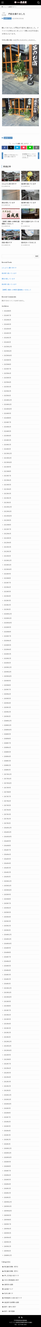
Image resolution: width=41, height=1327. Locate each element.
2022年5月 (7, 538)
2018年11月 (7, 725)
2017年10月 (7, 783)
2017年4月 (7, 810)
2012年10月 (7, 1050)
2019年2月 (7, 712)
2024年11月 (7, 404)
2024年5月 (7, 431)
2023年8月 (7, 471)
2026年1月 (7, 342)
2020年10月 (8, 623)
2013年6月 (7, 1015)
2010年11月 (7, 1153)
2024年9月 (7, 413)
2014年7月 (7, 957)
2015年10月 (7, 890)
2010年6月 (7, 1175)
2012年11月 (7, 1046)
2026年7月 (7, 315)
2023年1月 (7, 502)
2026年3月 (7, 333)
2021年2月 (7, 605)
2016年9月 (7, 841)
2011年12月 (7, 1095)
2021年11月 (7, 565)
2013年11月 (7, 992)
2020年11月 (7, 618)
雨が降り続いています (9, 273)
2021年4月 (7, 596)
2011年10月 (7, 1104)
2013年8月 (7, 1006)
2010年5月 (7, 1179)
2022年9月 (7, 520)
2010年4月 (7, 1184)
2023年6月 (7, 480)
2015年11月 (7, 885)
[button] (5, 147)
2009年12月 (8, 1202)
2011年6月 (7, 1122)
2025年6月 (7, 373)
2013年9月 (7, 1001)
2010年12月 (7, 1148)
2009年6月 (7, 1229)
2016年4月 (7, 863)
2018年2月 (7, 765)
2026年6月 (7, 320)
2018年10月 (7, 730)
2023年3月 (7, 493)
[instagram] (19, 1317)
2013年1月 (7, 1037)
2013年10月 (7, 997)
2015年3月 (7, 921)
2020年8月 (7, 632)
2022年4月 (7, 542)
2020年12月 (8, 614)
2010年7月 (7, 1171)
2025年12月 (8, 346)
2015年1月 (7, 930)
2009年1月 (7, 1251)
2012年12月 (7, 1041)
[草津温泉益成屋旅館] (20, 2)
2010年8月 (7, 1166)
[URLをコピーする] (36, 147)
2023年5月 (7, 485)
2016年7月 (7, 850)
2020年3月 (7, 654)
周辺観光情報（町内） (11, 1267)
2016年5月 (7, 859)
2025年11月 (7, 351)
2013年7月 (7, 1010)
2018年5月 (7, 752)
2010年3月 (7, 1188)
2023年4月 (7, 489)
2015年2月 (7, 926)
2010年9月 (7, 1162)
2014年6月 (7, 961)
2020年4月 (7, 649)
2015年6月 (7, 908)
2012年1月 (7, 1090)
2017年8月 (7, 792)
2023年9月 (7, 467)
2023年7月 (7, 476)
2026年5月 (7, 324)
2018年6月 (7, 747)
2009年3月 (7, 1242)
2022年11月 (7, 511)
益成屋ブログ (7, 18)
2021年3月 (7, 600)
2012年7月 (7, 1064)
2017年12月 (7, 774)
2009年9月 (7, 1215)
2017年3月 (7, 814)
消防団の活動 (8, 1284)
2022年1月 (7, 556)
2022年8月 (7, 525)
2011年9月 (7, 1108)
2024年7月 (7, 422)
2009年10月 (8, 1211)
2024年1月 (7, 449)
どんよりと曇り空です (9, 268)
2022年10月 (8, 516)
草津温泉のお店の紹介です (13, 1298)
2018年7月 (7, 743)
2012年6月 (7, 1068)
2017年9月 (7, 787)
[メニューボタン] (2, 2)
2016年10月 (7, 836)
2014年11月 (7, 939)
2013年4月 (7, 1024)
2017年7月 (7, 796)
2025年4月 (7, 382)
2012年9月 (7, 1055)
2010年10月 (7, 1157)
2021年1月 (7, 609)
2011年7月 (7, 1117)
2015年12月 (7, 881)
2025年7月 (7, 369)
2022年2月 (7, 551)
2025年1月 (7, 395)
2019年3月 (7, 707)
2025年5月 (7, 378)
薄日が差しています (8, 279)
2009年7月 (7, 1224)
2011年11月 (7, 1099)
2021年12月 (7, 560)
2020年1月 (7, 663)
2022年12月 (8, 507)
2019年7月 (7, 689)
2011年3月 (7, 1135)
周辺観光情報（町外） (11, 1271)
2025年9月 (7, 360)
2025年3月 (7, 387)
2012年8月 (7, 1059)
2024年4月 (7, 435)
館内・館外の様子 (10, 1307)
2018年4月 (7, 756)
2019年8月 (7, 685)
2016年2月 (7, 872)
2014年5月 (7, 966)
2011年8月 (7, 1113)
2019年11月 (7, 672)
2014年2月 (7, 979)
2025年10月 (8, 355)
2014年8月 (7, 952)
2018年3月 (7, 761)
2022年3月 (7, 547)
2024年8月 (7, 418)
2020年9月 (7, 627)
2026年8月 (7, 311)
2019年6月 (7, 694)
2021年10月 (7, 569)
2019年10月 (7, 676)
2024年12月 (8, 400)
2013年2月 (7, 1032)
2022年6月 (7, 533)
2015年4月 (7, 917)
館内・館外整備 (9, 1311)
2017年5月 (7, 805)
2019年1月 (7, 716)
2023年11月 (7, 458)
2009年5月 (7, 1233)
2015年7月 (7, 903)
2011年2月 (7, 1139)
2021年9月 (7, 574)
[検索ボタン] (38, 2)
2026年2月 (7, 338)
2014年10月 (7, 943)
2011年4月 (7, 1131)
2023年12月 (8, 453)
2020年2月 (7, 658)
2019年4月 (7, 703)
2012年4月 (7, 1077)
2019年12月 (7, 667)
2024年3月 (7, 440)
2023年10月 (8, 462)
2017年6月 (7, 801)
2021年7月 (7, 583)
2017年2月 (7, 819)
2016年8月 (7, 845)
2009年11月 (7, 1206)
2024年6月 (7, 427)
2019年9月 (7, 681)
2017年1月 (7, 823)
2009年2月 (7, 1246)
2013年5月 (7, 1019)
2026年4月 (7, 329)
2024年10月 (8, 409)
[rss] (22, 1317)
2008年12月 (8, 1255)
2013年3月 (7, 1028)
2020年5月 (7, 645)
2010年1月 (7, 1197)
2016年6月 (7, 854)
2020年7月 (7, 636)
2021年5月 (7, 591)
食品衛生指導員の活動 (11, 1302)
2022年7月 (7, 529)
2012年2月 (7, 1086)
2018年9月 (7, 734)
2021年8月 (7, 578)
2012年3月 (7, 1081)
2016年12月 (7, 828)
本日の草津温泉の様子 (11, 1280)
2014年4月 (7, 970)
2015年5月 (7, 912)
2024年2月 (7, 444)
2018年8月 (7, 738)
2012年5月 (7, 1073)
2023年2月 (7, 498)
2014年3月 (7, 975)
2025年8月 (7, 364)
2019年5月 (7, 698)
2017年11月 (7, 779)
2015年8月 (7, 899)
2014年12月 (7, 934)
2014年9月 (7, 948)
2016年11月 (7, 832)
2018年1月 (7, 770)
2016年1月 (7, 877)
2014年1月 (7, 983)
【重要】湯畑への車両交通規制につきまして (16, 290)
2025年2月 (7, 391)
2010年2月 (7, 1193)
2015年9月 (7, 894)
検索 (36, 256)
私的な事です (8, 1293)
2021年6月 (7, 587)
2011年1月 (7, 1144)
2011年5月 (7, 1126)
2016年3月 (7, 868)
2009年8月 (7, 1220)
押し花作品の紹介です (11, 1275)
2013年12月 (7, 988)
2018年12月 (7, 721)
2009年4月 (7, 1237)
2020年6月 (7, 640)
